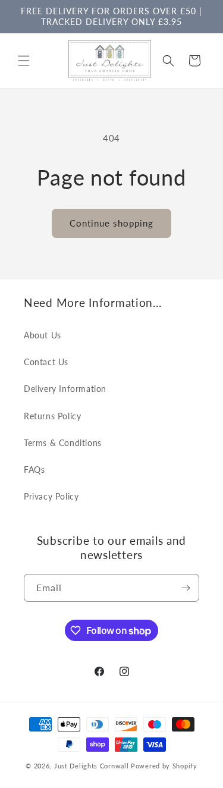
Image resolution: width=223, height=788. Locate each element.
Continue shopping (111, 223)
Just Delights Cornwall (91, 766)
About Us (42, 335)
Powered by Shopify (164, 766)
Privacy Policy (51, 496)
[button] (24, 61)
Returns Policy (52, 416)
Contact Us (46, 362)
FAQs (34, 469)
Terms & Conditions (63, 443)
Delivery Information (65, 389)
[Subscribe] (185, 588)
